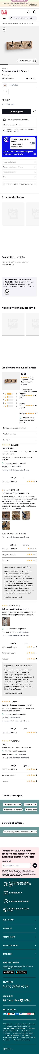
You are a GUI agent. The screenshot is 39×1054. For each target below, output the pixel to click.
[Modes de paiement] (35, 172)
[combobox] (19, 429)
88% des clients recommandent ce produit (27, 420)
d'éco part (11, 104)
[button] (34, 11)
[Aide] (35, 177)
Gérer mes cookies (27, 1035)
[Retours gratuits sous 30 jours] (35, 167)
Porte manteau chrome (13, 810)
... (2, 23)
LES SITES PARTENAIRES (10, 945)
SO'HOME (5, 68)
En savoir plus (16, 968)
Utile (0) (13, 478)
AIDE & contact (8, 920)
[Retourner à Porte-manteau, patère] (4, 29)
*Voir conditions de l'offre (9, 870)
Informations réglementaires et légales (14, 1028)
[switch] (23, 143)
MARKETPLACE (7, 954)
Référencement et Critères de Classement (18, 1026)
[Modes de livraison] (35, 162)
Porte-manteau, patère (11, 23)
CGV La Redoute (7, 1024)
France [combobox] (8, 1049)
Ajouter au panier (16, 112)
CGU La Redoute (26, 1031)
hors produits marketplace (20, 143)
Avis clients (6, 1033)
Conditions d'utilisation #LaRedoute (23, 1033)
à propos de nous (9, 937)
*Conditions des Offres (9, 1037)
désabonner (5, 874)
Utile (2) (13, 545)
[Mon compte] (28, 11)
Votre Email (6, 861)
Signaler (26, 478)
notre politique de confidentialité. (12, 875)
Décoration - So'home (12, 804)
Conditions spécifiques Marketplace (25, 1024)
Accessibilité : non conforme (22, 1040)
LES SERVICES (7, 928)
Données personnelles (12, 1035)
